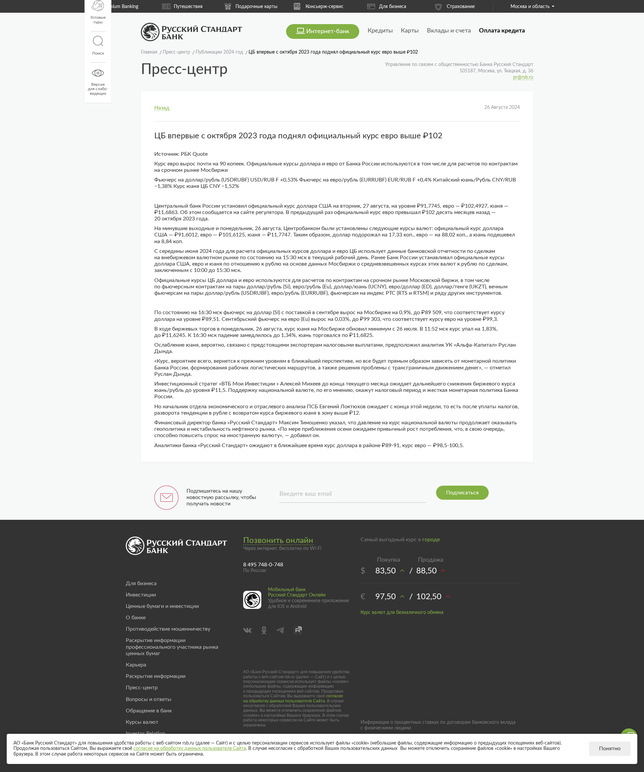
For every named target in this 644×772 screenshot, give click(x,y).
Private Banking (479, 6)
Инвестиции (141, 595)
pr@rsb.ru (523, 77)
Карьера (136, 665)
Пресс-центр (142, 687)
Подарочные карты (207, 6)
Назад (161, 108)
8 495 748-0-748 (263, 564)
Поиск (98, 53)
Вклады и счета (449, 31)
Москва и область (530, 6)
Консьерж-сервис (275, 6)
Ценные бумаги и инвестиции (162, 606)
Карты (410, 31)
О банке (136, 617)
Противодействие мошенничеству (168, 629)
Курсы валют (142, 722)
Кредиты (380, 31)
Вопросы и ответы (148, 699)
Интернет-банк (327, 31)
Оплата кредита (502, 31)
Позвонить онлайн (278, 541)
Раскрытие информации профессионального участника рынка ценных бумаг (172, 647)
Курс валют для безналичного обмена (402, 612)
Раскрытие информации (155, 676)
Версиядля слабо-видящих (98, 89)
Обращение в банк (149, 710)
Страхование (411, 6)
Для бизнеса (343, 6)
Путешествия (138, 6)
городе (431, 539)
